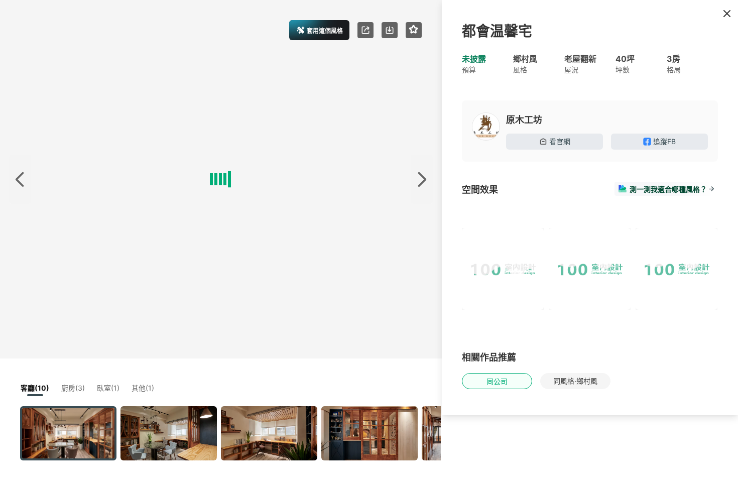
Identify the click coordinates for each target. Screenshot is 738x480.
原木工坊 (524, 119)
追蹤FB (664, 141)
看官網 (559, 141)
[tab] (477, 212)
